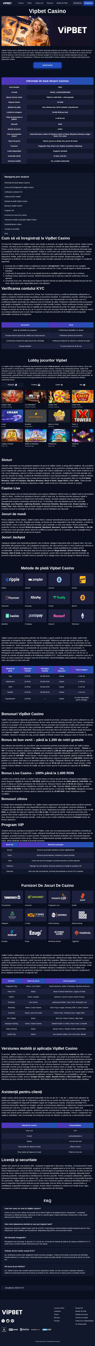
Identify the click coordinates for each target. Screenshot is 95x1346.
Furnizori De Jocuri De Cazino (16, 215)
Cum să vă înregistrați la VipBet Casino (19, 187)
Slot (81, 385)
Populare (11, 385)
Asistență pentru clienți (13, 224)
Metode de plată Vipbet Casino (16, 201)
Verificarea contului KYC (14, 192)
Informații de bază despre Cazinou (17, 183)
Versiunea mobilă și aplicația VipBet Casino (21, 220)
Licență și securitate (12, 229)
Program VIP (9, 210)
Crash (58, 385)
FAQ (6, 234)
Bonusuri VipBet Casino (13, 206)
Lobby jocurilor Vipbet (13, 197)
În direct (34, 385)
